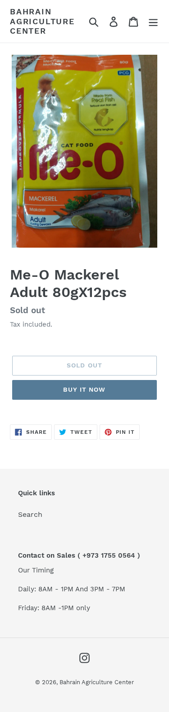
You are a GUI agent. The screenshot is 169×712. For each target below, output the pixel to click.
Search (30, 514)
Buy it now (84, 389)
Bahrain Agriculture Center (42, 21)
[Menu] (153, 21)
